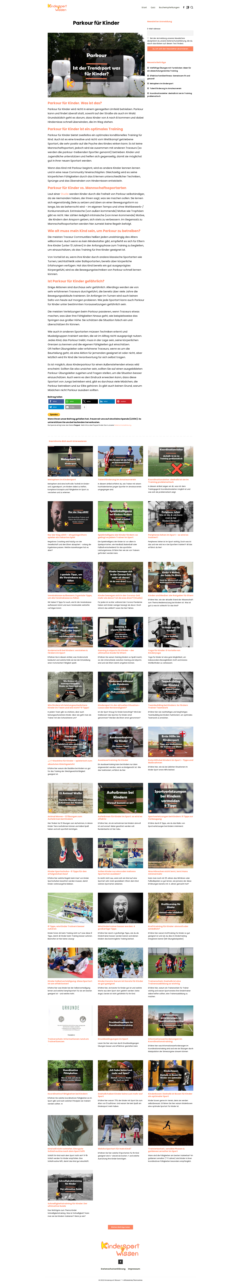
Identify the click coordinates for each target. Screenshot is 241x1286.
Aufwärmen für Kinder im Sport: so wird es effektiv (120, 817)
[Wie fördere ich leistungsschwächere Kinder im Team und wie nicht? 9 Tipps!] (70, 687)
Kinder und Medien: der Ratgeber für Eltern (170, 595)
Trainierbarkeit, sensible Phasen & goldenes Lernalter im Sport (166, 1150)
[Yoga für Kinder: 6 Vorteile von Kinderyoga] (170, 632)
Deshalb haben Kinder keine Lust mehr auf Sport (120, 1095)
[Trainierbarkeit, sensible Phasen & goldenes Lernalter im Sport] (170, 1130)
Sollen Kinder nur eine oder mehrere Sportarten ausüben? (117, 872)
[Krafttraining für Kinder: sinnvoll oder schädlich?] (170, 908)
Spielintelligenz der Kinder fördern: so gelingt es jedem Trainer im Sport (118, 536)
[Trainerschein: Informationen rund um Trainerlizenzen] (70, 1020)
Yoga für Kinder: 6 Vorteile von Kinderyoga (164, 651)
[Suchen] (191, 7)
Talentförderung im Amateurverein (165, 88)
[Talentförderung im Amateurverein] (120, 461)
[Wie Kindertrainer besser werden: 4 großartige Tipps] (120, 908)
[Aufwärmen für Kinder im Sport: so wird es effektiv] (120, 798)
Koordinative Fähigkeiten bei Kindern (68, 1093)
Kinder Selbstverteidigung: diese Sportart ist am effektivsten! (70, 982)
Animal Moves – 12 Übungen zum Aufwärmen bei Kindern (65, 817)
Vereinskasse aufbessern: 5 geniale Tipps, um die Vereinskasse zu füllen (70, 596)
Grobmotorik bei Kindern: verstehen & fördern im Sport (68, 651)
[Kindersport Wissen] (57, 7)
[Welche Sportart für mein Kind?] (120, 1130)
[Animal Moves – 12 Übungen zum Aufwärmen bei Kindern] (70, 798)
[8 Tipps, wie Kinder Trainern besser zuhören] (70, 908)
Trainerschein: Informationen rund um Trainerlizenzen (68, 1040)
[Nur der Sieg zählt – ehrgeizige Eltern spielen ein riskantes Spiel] (70, 516)
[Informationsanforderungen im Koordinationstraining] (170, 1020)
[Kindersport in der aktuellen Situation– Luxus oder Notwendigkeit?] (120, 687)
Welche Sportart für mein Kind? (114, 1148)
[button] (56, 401)
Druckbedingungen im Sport (113, 1039)
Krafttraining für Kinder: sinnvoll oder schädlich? (168, 927)
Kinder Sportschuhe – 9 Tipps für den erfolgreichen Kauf (67, 872)
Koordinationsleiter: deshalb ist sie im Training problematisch (168, 481)
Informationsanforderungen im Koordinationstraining (165, 1040)
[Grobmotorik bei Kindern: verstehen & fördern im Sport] (70, 632)
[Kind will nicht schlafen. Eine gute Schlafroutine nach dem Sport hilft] (70, 1130)
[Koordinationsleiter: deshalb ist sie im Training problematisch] (170, 461)
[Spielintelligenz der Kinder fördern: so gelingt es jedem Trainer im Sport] (120, 516)
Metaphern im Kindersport (161, 83)
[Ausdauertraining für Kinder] (120, 742)
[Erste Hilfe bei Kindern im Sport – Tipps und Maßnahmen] (170, 742)
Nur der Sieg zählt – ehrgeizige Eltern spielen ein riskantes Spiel (67, 536)
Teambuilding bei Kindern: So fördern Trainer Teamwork (168, 706)
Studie (65, 194)
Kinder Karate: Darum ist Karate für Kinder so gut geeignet (120, 982)
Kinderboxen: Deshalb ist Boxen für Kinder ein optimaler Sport (170, 1095)
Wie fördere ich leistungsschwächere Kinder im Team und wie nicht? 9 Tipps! (68, 706)
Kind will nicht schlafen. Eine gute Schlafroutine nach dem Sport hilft (66, 1150)
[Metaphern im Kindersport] (70, 461)
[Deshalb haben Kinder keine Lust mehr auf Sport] (120, 1075)
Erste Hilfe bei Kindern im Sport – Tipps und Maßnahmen (170, 761)
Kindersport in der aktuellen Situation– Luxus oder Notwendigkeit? (119, 706)
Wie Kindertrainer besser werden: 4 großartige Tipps (116, 927)
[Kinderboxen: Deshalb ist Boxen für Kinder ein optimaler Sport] (170, 1075)
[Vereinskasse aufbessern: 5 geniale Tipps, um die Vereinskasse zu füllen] (70, 577)
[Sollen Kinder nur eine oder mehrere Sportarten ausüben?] (120, 853)
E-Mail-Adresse (153, 28)
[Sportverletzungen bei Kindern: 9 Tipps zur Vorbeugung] (170, 798)
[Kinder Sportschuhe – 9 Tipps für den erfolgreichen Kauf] (70, 853)
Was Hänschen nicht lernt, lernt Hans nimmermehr (168, 872)
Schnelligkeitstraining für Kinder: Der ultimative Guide (67, 1204)
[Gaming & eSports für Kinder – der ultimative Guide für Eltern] (120, 632)
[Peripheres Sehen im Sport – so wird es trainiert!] (170, 516)
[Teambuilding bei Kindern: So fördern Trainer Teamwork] (170, 687)
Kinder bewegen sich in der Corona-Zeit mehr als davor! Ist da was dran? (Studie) (120, 596)
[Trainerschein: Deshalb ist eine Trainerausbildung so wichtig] (170, 963)
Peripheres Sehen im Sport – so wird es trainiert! (168, 536)
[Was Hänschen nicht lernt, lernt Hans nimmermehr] (170, 853)
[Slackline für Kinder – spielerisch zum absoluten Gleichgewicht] (70, 742)
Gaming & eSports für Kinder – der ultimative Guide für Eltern (116, 651)
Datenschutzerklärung (122, 425)
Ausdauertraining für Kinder (113, 760)
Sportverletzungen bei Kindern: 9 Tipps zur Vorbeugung (170, 817)
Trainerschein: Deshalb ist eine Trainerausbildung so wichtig (164, 982)
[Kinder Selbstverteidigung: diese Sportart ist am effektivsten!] (70, 963)
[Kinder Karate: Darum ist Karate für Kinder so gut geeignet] (120, 963)
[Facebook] (184, 7)
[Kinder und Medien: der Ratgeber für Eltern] (170, 577)
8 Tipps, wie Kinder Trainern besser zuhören (66, 927)
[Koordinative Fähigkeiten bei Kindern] (70, 1075)
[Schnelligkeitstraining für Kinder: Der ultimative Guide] (70, 1185)
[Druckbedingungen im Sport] (120, 1020)
